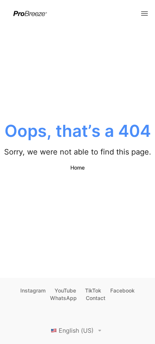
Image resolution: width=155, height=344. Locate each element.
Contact (95, 298)
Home (77, 167)
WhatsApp (63, 298)
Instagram (33, 290)
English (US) (76, 330)
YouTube (65, 290)
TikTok (93, 290)
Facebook (122, 290)
